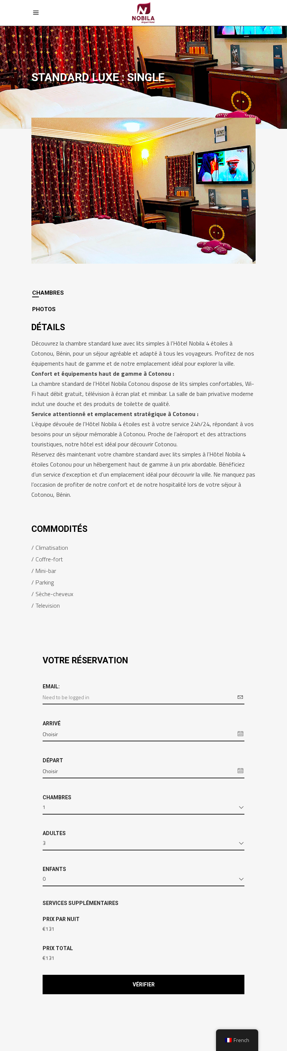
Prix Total (58, 948)
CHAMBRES (57, 797)
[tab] (143, 293)
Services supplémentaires (80, 903)
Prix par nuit (61, 919)
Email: (51, 686)
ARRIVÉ (52, 723)
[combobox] (143, 808)
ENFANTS (54, 869)
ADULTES (54, 833)
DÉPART (53, 760)
